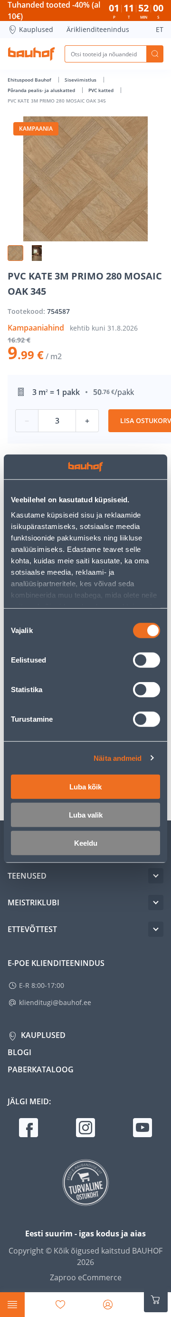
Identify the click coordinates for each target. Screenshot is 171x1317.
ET (159, 29)
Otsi (154, 53)
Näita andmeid (118, 758)
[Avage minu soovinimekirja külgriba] (60, 1304)
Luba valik (86, 815)
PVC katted (101, 90)
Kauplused (36, 29)
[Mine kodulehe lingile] (31, 54)
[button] (15, 253)
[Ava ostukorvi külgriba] (155, 1299)
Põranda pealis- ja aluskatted (42, 90)
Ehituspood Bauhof (30, 79)
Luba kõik (85, 787)
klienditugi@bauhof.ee (55, 1002)
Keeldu (85, 843)
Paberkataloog (41, 1069)
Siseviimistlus (81, 79)
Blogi (19, 1052)
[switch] (146, 660)
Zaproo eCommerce (86, 1277)
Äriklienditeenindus (97, 29)
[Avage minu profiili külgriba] (107, 1304)
